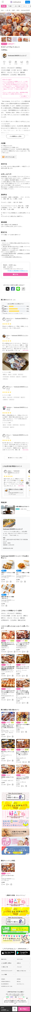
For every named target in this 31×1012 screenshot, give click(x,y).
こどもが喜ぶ (13, 74)
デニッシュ (16, 72)
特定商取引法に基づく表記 (8, 548)
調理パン (25, 70)
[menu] (2, 2)
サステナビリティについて (6, 970)
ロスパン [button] (25, 6)
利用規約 (3, 979)
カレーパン (19, 70)
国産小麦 (22, 72)
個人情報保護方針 (5, 983)
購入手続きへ (24, 1009)
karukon (9, 407)
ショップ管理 (4, 974)
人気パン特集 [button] (17, 6)
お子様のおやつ (5, 74)
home (2, 10)
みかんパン (9, 318)
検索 (4, 6)
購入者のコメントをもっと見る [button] (15, 457)
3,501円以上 (19, 67)
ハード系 (13, 70)
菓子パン (3, 72)
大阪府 (13, 10)
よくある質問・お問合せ (6, 963)
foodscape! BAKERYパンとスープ (17, 55)
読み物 (17, 508)
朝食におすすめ (21, 74)
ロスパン (3, 67)
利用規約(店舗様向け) (5, 981)
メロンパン (9, 72)
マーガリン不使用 (5, 70)
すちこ (8, 435)
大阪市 (17, 10)
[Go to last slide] (2, 24)
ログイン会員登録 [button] (27, 2)
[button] (10, 6)
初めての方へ (4, 959)
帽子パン (8, 386)
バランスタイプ (10, 67)
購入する (15, 274)
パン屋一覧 (7, 10)
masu (9, 471)
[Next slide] (29, 24)
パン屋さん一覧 (4, 966)
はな (7, 335)
